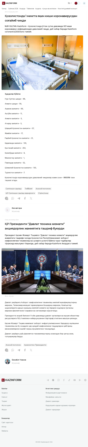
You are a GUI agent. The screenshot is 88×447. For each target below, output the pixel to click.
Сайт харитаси (7, 422)
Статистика (43, 193)
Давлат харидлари (53, 410)
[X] (31, 198)
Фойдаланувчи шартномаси (56, 393)
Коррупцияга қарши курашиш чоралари (60, 405)
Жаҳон (4, 410)
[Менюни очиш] (84, 3)
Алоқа (4, 427)
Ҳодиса (38, 9)
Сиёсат (4, 397)
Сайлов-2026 (13, 9)
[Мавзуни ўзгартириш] (77, 3)
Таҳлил (4, 401)
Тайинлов (30, 9)
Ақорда (22, 9)
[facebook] (64, 380)
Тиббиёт (28, 189)
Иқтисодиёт (6, 405)
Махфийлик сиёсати (53, 397)
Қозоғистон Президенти (35, 345)
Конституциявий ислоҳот (67, 9)
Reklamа (5, 431)
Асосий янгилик (43, 189)
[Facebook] (25, 198)
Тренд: (4, 8)
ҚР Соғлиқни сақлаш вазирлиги (20, 193)
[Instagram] (6, 198)
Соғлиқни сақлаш (14, 189)
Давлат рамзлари (52, 401)
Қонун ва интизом (49, 9)
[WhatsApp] (12, 198)
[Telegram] (18, 198)
